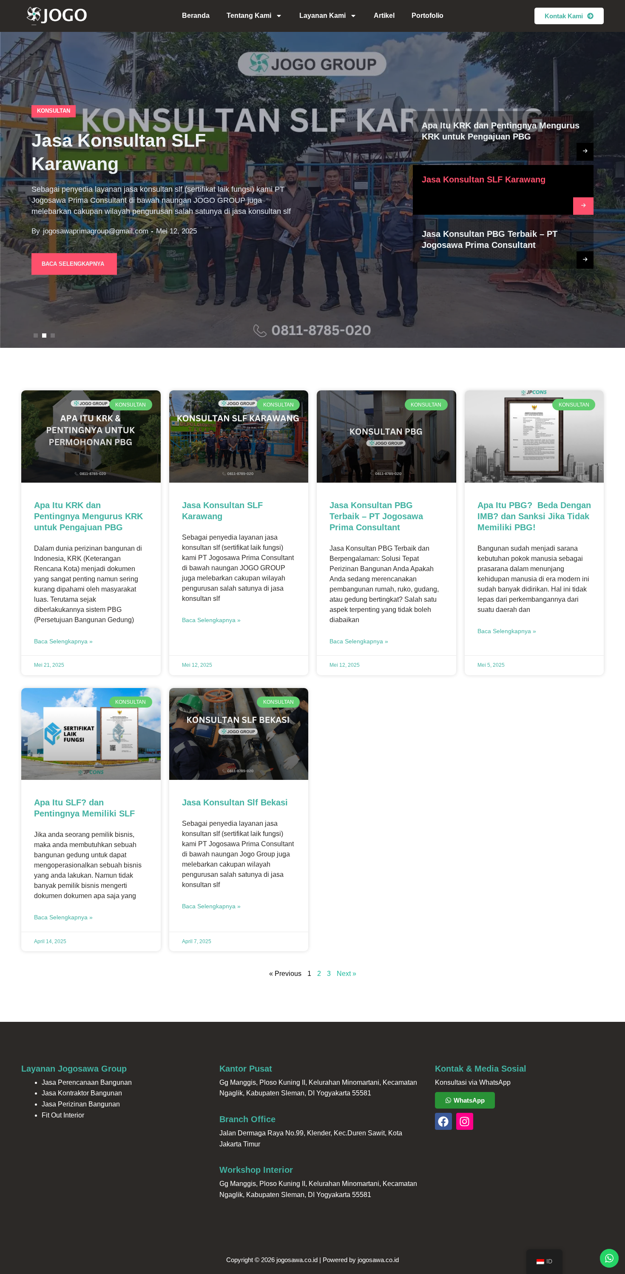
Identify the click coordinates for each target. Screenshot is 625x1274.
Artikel (384, 15)
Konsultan (53, 111)
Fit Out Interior (63, 1115)
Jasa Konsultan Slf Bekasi (235, 802)
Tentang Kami (249, 15)
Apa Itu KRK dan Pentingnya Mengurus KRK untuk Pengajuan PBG (88, 516)
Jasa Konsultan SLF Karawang (483, 179)
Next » (346, 973)
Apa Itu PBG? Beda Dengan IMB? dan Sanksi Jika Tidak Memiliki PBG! (534, 516)
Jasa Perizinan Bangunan (81, 1104)
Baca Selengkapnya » (63, 641)
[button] (36, 335)
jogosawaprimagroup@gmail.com (95, 232)
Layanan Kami (322, 15)
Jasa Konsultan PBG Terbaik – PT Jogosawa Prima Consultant (376, 516)
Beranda (196, 15)
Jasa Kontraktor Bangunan (82, 1093)
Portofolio (427, 15)
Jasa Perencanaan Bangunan (87, 1082)
